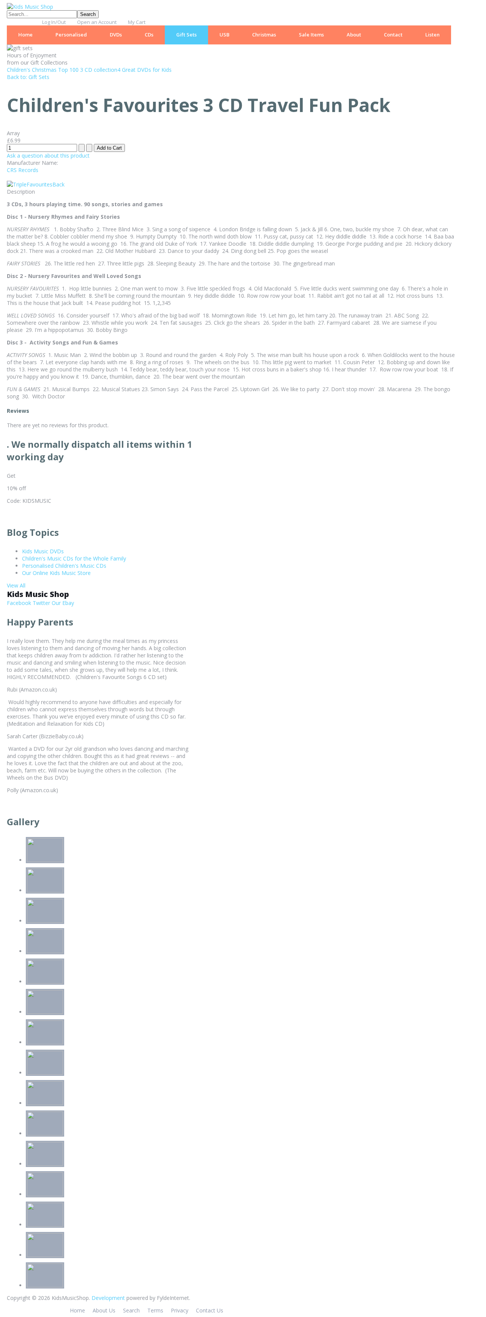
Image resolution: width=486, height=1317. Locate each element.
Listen (432, 34)
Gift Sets (186, 34)
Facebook (19, 602)
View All (16, 585)
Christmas (264, 34)
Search (131, 1310)
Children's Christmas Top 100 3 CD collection (62, 69)
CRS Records (22, 170)
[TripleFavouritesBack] (36, 184)
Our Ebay (62, 602)
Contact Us (209, 1310)
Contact (393, 34)
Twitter (40, 602)
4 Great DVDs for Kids (144, 69)
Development (108, 1297)
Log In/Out (54, 22)
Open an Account (97, 22)
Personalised (71, 34)
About (354, 34)
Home (25, 34)
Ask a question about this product (48, 155)
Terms (155, 1310)
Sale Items (311, 34)
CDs (149, 34)
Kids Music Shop (38, 594)
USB (224, 34)
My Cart (136, 22)
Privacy (179, 1310)
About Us (104, 1310)
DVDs (116, 34)
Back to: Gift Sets (28, 77)
